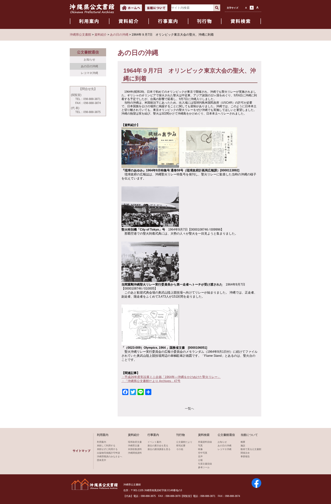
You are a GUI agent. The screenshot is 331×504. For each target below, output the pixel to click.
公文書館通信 (226, 434)
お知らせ (89, 59)
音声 (200, 456)
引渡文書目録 (205, 463)
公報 (200, 460)
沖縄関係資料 (135, 453)
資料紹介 (133, 434)
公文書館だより (184, 442)
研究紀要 (180, 445)
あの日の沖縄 (89, 66)
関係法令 (245, 453)
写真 (200, 445)
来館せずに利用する (107, 449)
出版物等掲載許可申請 (108, 453)
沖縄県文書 (133, 445)
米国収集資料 (135, 449)
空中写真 (202, 453)
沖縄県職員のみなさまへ (109, 456)
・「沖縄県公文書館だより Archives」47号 (150, 381)
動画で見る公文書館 (251, 449)
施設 (243, 445)
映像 (200, 449)
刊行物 (180, 434)
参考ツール (204, 467)
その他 (179, 449)
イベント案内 (154, 442)
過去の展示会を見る (157, 445)
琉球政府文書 (135, 442)
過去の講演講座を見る (158, 449)
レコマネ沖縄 (89, 72)
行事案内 (153, 434)
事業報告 (245, 456)
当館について (249, 434)
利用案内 (102, 434)
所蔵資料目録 (205, 442)
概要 (243, 442)
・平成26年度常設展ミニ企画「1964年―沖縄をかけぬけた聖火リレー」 (171, 377)
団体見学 (101, 460)
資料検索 (204, 434)
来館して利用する (106, 445)
